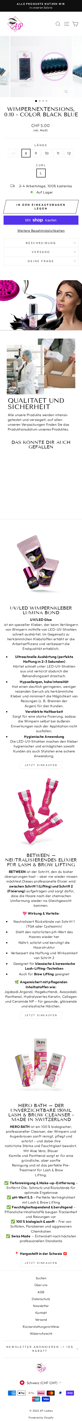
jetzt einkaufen (41, 765)
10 (47, 153)
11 (58, 153)
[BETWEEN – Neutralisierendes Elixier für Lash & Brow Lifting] (41, 812)
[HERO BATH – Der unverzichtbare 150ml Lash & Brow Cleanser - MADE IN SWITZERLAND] (41, 1063)
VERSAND (41, 252)
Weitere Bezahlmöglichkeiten (41, 230)
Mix (14, 153)
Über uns (40, 1285)
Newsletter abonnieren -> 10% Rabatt (40, 1348)
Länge (41, 145)
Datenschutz (41, 1299)
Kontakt (41, 1313)
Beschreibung (41, 243)
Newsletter (41, 1306)
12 (69, 153)
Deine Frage (41, 261)
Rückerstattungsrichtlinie (41, 1327)
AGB (40, 1292)
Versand (41, 1320)
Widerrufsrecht (41, 1334)
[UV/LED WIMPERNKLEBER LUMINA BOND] (41, 565)
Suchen (41, 1278)
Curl (41, 165)
